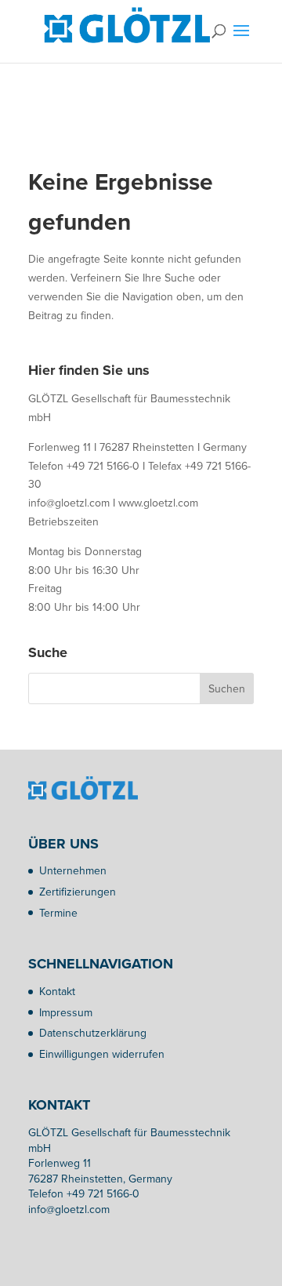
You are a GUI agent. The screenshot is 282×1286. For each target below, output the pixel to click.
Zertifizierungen (77, 892)
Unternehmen (73, 871)
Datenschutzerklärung (92, 1033)
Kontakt (57, 991)
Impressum (65, 1012)
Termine (58, 913)
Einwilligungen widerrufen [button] (101, 1054)
